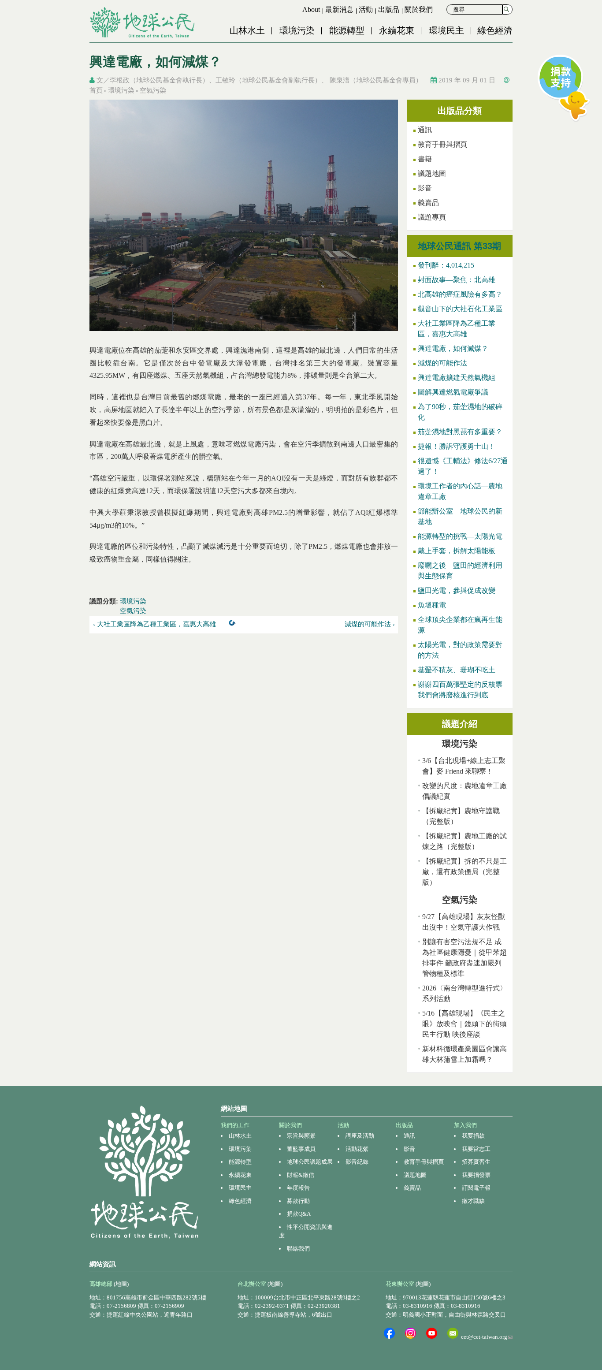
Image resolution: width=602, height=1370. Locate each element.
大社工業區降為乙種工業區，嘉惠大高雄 (456, 329)
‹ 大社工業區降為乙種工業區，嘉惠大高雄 (154, 624)
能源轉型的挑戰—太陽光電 (460, 536)
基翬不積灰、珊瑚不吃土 (456, 670)
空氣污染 (153, 90)
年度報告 (298, 1187)
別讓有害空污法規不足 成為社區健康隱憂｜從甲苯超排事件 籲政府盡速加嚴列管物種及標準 (464, 957)
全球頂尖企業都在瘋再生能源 (460, 625)
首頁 (96, 90)
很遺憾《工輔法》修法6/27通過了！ (463, 466)
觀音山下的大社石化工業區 (460, 309)
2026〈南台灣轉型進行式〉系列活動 (464, 993)
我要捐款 (473, 1135)
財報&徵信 (300, 1175)
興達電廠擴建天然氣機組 (456, 377)
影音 (425, 188)
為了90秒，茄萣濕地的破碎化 (460, 412)
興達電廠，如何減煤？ (453, 348)
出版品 (388, 9)
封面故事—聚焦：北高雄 (456, 279)
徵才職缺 (473, 1201)
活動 (366, 9)
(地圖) (121, 1284)
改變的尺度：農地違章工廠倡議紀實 (464, 791)
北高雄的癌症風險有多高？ (460, 294)
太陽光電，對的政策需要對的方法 (460, 650)
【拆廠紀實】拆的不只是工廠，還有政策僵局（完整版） (464, 871)
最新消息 (339, 9)
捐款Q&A (299, 1213)
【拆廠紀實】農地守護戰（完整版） (461, 816)
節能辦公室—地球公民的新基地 (460, 516)
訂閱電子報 (476, 1187)
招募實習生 (476, 1161)
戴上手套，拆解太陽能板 (456, 551)
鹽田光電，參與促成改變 (456, 590)
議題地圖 (432, 173)
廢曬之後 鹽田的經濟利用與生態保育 (460, 571)
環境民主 (446, 30)
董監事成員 (301, 1149)
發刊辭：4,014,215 (446, 265)
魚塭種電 (432, 605)
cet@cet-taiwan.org (487, 1336)
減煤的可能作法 (442, 363)
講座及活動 (360, 1135)
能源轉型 (346, 30)
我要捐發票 (476, 1175)
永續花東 (396, 30)
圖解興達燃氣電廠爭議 (453, 392)
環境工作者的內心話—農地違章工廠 (460, 491)
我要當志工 (476, 1149)
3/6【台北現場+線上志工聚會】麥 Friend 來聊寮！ (463, 766)
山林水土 (247, 30)
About (311, 9)
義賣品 (428, 202)
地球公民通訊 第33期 (459, 246)
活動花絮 (357, 1149)
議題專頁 (432, 217)
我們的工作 (235, 1125)
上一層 (234, 624)
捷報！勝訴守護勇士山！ (456, 446)
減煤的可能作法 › (370, 624)
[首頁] (143, 22)
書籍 (425, 159)
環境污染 (297, 30)
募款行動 (298, 1201)
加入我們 (465, 1125)
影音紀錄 (357, 1161)
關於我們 (419, 9)
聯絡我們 (298, 1248)
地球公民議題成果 (310, 1161)
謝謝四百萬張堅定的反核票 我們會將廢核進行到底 (463, 690)
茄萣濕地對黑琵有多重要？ (460, 432)
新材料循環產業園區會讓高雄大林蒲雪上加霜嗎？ (464, 1054)
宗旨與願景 (301, 1135)
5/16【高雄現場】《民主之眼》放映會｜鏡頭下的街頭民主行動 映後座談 (464, 1023)
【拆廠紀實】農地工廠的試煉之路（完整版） (464, 841)
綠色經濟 (495, 30)
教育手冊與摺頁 (442, 144)
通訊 (425, 130)
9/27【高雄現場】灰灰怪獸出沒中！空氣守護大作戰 (463, 922)
